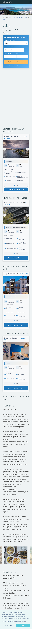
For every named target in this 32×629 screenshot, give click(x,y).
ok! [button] (23, 625)
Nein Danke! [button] (8, 625)
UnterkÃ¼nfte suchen (17, 62)
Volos (4, 19)
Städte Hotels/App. (22, 17)
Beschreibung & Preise (15, 189)
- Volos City (23, 274)
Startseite (13, 17)
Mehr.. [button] (24, 621)
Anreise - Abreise (9, 47)
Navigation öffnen (7, 2)
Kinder (18, 53)
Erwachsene (7, 53)
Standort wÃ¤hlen (9, 40)
